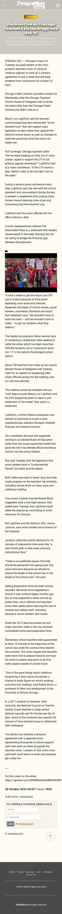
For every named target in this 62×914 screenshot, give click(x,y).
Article (12, 872)
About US (31, 874)
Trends (20, 872)
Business (31, 17)
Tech (38, 872)
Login (10, 824)
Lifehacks (47, 872)
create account (26, 823)
